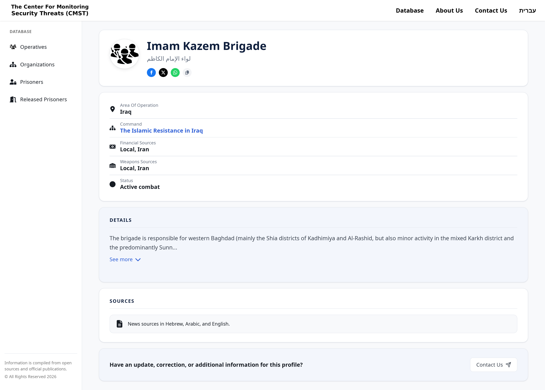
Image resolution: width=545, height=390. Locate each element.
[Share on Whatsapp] (175, 72)
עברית (527, 10)
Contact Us (491, 10)
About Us (449, 10)
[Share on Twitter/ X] (163, 72)
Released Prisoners (43, 99)
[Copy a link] (187, 72)
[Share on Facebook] (151, 72)
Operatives (33, 46)
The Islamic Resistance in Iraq (161, 130)
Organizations (37, 64)
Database (410, 10)
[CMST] (49, 10)
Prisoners (31, 81)
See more (121, 259)
